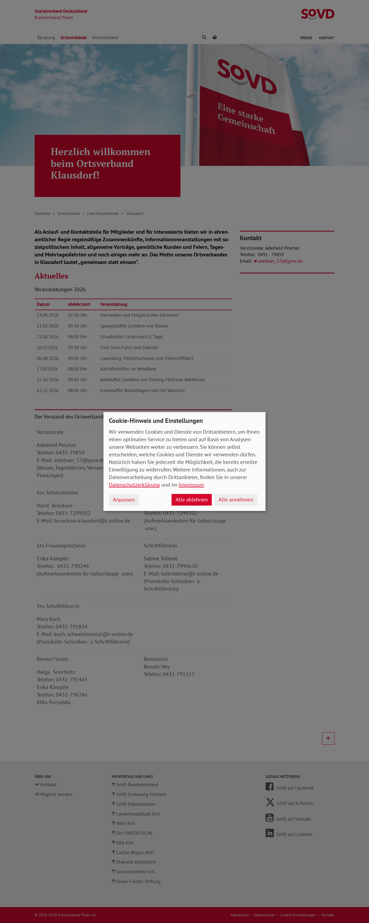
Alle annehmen (236, 499)
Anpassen (124, 499)
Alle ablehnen (192, 499)
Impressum (191, 484)
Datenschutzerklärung (134, 484)
